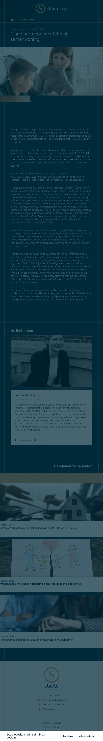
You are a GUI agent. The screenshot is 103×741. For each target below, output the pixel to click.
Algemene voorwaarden (51, 723)
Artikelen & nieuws (26, 20)
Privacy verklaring (51, 727)
